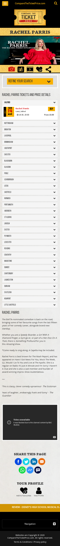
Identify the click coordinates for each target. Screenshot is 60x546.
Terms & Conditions (23, 542)
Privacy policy (40, 542)
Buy (51, 109)
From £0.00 (49, 115)
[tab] (30, 102)
